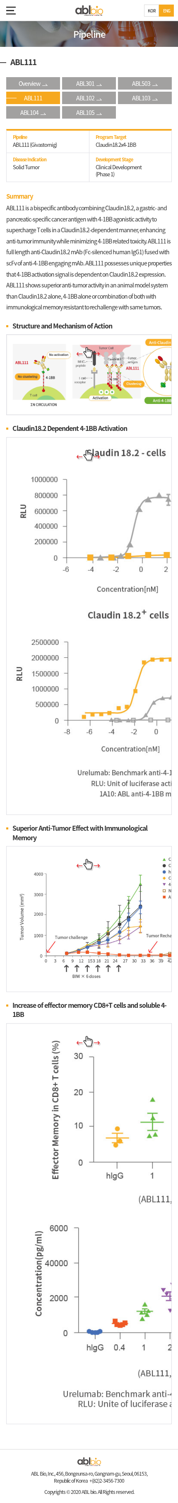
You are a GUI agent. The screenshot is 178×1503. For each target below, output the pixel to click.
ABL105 (85, 112)
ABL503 (141, 83)
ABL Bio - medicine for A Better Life (89, 10)
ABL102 (85, 98)
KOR (152, 10)
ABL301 (85, 83)
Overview (29, 83)
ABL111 (33, 98)
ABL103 (141, 98)
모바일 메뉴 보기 (10, 10)
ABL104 (29, 112)
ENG (166, 10)
